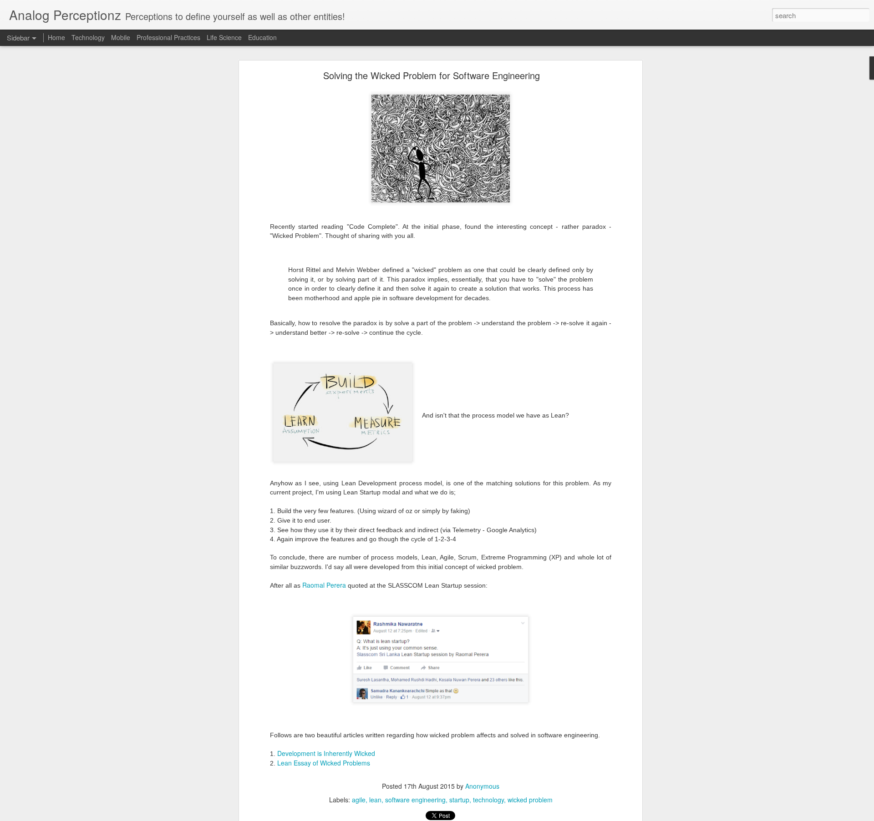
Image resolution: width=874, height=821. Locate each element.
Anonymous (482, 786)
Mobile (120, 37)
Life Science (224, 37)
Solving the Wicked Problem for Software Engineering (431, 75)
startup (459, 799)
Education (262, 37)
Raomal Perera (324, 584)
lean (375, 799)
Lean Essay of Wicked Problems (323, 762)
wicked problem (530, 799)
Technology (88, 37)
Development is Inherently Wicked (326, 753)
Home (56, 37)
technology (488, 799)
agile (359, 799)
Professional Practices (168, 37)
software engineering (415, 799)
